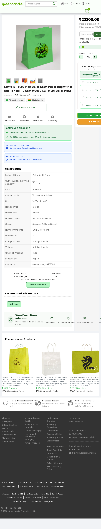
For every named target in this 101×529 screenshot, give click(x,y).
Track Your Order (55, 450)
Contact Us (74, 418)
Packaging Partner (55, 437)
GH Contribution (9, 425)
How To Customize (55, 446)
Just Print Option (41, 482)
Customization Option (9, 486)
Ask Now (14, 304)
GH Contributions (35, 502)
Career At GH (8, 441)
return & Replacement (51, 498)
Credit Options (53, 440)
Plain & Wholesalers (7, 482)
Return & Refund (54, 463)
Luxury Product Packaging (31, 425)
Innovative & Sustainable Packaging (30, 437)
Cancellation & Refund (14, 498)
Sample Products (32, 443)
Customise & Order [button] (27, 107)
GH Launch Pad (9, 434)
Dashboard (52, 453)
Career (27, 498)
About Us (6, 418)
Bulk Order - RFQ (76, 421)
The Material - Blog (19, 502)
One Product (53, 430)
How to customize (32, 494)
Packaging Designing (24, 482)
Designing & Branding (52, 419)
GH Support (7, 421)
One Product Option (26, 486)
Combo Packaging (33, 430)
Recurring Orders (54, 434)
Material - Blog (8, 438)
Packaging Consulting (52, 425)
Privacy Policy (48, 502)
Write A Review (38, 284)
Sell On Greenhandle (8, 430)
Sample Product (57, 494)
